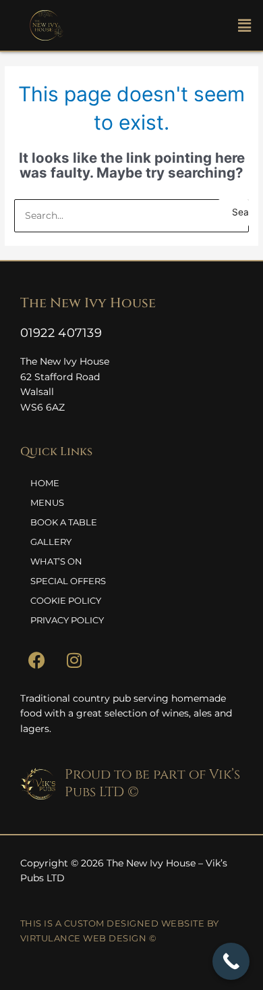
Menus (47, 502)
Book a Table (63, 522)
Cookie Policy (65, 600)
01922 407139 (61, 332)
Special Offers (68, 580)
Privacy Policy (67, 620)
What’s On (56, 561)
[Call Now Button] (231, 961)
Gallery (50, 541)
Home (44, 482)
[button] (230, 25)
